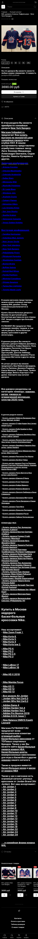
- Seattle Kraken (8, 215)
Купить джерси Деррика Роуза (15, 514)
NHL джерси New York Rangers (7, 883)
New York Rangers (20, 128)
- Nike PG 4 (7, 648)
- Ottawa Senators (9, 282)
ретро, (5, 394)
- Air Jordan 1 (8, 786)
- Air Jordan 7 (8, 802)
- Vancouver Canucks (11, 219)
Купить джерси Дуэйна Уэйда (15, 460)
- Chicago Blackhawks (11, 171)
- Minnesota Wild (9, 182)
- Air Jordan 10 (9, 810)
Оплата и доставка (18, 921)
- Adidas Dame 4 (10, 705)
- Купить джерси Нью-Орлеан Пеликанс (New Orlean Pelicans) (16, 573)
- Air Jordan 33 (9, 832)
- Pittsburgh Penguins (11, 256)
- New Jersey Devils (10, 241)
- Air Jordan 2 (8, 789)
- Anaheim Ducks (9, 197)
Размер (3, 60)
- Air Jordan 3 (8, 792)
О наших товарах (18, 927)
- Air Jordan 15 (9, 824)
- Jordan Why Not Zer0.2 (14, 701)
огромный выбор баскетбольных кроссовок (16, 737)
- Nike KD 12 (7, 689)
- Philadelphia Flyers (10, 253)
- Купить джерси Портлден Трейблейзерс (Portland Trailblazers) (18, 550)
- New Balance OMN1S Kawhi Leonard (17, 721)
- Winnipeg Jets (8, 193)
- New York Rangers (10, 249)
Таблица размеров (18, 924)
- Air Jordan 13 (9, 818)
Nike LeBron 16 (11, 667)
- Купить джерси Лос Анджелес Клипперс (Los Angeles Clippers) (16, 564)
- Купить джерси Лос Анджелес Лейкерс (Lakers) (16, 528)
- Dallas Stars (7, 178)
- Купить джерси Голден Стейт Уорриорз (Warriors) (15, 537)
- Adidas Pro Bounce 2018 (15, 713)
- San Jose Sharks (9, 211)
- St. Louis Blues (8, 189)
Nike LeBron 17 (11, 665)
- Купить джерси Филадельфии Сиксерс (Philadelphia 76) (16, 599)
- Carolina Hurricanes (10, 234)
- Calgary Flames (9, 200)
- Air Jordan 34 (9, 834)
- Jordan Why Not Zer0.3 (14, 698)
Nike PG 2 (8, 651)
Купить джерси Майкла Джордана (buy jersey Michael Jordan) (18, 419)
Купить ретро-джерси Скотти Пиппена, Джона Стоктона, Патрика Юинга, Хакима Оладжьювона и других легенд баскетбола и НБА (18, 466)
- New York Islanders (10, 245)
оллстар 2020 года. (12, 399)
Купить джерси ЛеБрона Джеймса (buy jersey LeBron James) (18, 436)
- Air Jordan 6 (8, 800)
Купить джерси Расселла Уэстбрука (17, 456)
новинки (30, 391)
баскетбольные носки (13, 768)
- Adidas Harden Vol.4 (13, 708)
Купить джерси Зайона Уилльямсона (18, 517)
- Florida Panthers (9, 275)
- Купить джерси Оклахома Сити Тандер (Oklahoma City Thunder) (16, 555)
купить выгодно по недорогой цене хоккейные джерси (17, 138)
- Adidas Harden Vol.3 (13, 710)
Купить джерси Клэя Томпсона (15, 482)
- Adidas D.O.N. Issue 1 (13, 716)
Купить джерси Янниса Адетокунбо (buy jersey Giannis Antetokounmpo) (17, 441)
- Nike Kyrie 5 (8, 639)
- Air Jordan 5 (8, 797)
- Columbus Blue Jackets (12, 238)
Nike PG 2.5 (9, 654)
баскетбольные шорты (14, 752)
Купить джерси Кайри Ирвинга (15, 485)
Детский (5, 63)
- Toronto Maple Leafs (11, 290)
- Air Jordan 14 (9, 821)
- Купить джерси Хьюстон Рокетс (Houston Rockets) (17, 559)
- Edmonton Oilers (9, 204)
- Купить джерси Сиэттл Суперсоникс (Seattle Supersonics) (17, 577)
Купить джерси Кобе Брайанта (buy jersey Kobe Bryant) (16, 430)
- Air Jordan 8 (8, 805)
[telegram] (19, 911)
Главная (4, 12)
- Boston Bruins (8, 264)
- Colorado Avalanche (11, 174)
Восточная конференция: (15, 230)
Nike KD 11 (8, 686)
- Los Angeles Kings (10, 208)
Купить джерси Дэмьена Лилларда (17, 510)
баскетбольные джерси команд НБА (18, 748)
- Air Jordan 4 (8, 794)
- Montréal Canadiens (11, 278)
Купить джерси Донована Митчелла (17, 498)
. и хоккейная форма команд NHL (18, 844)
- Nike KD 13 (8, 691)
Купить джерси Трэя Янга (13, 507)
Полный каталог (16, 12)
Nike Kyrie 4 (9, 641)
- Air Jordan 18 (9, 826)
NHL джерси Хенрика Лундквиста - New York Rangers (24, 884)
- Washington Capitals (11, 260)
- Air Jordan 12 (9, 816)
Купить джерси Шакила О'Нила (15, 478)
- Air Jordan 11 (9, 813)
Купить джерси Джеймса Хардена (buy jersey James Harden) (18, 446)
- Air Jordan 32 (9, 829)
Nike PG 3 (8, 656)
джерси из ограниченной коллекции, (15, 395)
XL (23, 63)
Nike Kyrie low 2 (12, 644)
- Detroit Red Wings (10, 271)
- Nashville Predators (10, 185)
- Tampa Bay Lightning (11, 286)
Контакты (17, 918)
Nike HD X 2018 (11, 674)
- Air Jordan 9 (8, 808)
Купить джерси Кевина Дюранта (16, 489)
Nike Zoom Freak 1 (13, 632)
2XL (28, 63)
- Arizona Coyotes (9, 167)
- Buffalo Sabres (8, 267)
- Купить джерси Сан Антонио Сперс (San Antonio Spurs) (18, 568)
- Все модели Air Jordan (14, 695)
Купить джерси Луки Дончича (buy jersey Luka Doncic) (16, 474)
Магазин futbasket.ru (13, 132)
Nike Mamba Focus (12, 682)
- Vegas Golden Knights (12, 222)
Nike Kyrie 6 (10, 636)
